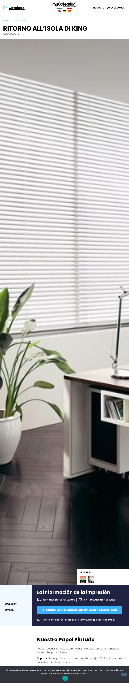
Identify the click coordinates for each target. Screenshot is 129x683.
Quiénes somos (116, 8)
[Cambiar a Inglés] (59, 11)
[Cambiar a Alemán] (64, 11)
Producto (98, 8)
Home (6, 20)
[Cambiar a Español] (69, 11)
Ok (65, 678)
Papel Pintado (19, 20)
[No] (124, 674)
